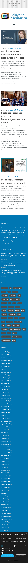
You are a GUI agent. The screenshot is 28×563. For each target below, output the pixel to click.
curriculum (16, 291)
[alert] (14, 547)
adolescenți (5, 288)
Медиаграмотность (6, 336)
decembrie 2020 (5, 447)
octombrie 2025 (5, 360)
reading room (9, 321)
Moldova (4, 318)
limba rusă (4, 314)
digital (20, 295)
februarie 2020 (5, 473)
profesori (22, 318)
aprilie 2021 (4, 435)
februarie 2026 (5, 355)
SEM (3, 325)
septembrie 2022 (5, 412)
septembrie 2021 (5, 424)
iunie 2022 (4, 415)
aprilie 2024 (4, 378)
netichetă (10, 318)
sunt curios (5, 329)
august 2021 (4, 427)
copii (9, 291)
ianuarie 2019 (5, 507)
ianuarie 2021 (5, 444)
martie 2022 (4, 418)
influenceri (11, 306)
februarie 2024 (5, 381)
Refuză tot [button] (21, 556)
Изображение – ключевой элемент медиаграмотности (12, 54)
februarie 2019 (5, 504)
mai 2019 (3, 496)
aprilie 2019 (4, 499)
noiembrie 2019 (5, 478)
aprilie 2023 (4, 392)
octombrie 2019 (5, 481)
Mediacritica (12, 2)
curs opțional (5, 295)
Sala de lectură (18, 48)
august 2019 (4, 487)
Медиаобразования (6, 340)
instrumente (11, 310)
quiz (3, 321)
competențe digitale (17, 288)
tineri (24, 329)
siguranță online (16, 325)
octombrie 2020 (5, 453)
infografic (17, 306)
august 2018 (4, 522)
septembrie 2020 (5, 455)
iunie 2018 (4, 527)
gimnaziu (4, 306)
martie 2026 (4, 352)
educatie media (5, 299)
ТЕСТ (14, 340)
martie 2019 (4, 502)
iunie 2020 (4, 464)
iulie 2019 (4, 490)
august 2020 (4, 458)
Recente (10, 48)
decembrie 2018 (5, 510)
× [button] (26, 533)
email (15, 303)
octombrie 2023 (5, 383)
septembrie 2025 (5, 363)
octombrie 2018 (5, 516)
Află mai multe (4, 543)
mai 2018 (3, 530)
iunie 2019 (4, 493)
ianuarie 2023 (5, 401)
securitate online (18, 321)
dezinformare (12, 295)
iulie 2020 (4, 461)
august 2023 (4, 386)
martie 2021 (4, 438)
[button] (14, 560)
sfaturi (8, 325)
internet (17, 310)
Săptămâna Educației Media (15, 329)
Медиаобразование (17, 336)
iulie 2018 (4, 525)
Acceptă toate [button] (8, 556)
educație (4, 303)
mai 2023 (3, 389)
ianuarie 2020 (5, 476)
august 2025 (4, 366)
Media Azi (5, 2)
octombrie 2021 (5, 421)
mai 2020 (3, 467)
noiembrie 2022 (5, 406)
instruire (4, 310)
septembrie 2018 (5, 519)
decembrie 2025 (5, 357)
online (16, 318)
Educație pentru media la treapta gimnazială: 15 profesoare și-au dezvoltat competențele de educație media (13, 255)
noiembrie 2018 (5, 513)
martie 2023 (4, 395)
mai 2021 (3, 432)
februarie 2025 (5, 372)
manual (19, 314)
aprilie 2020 (4, 470)
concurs (4, 291)
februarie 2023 (5, 398)
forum (20, 303)
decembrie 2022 (5, 404)
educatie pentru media (15, 299)
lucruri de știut (12, 314)
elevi (10, 303)
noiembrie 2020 (5, 450)
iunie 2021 (4, 429)
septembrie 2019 (5, 484)
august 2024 (4, 375)
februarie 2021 (5, 441)
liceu (23, 310)
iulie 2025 (4, 369)
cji (10, 288)
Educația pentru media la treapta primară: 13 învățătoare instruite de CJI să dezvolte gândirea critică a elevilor (13, 263)
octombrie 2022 (5, 409)
